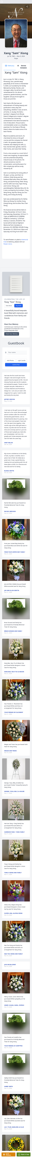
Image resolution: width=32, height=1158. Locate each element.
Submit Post (16, 365)
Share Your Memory (12, 334)
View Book (9, 305)
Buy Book (18, 305)
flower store (8, 244)
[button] (16, 489)
